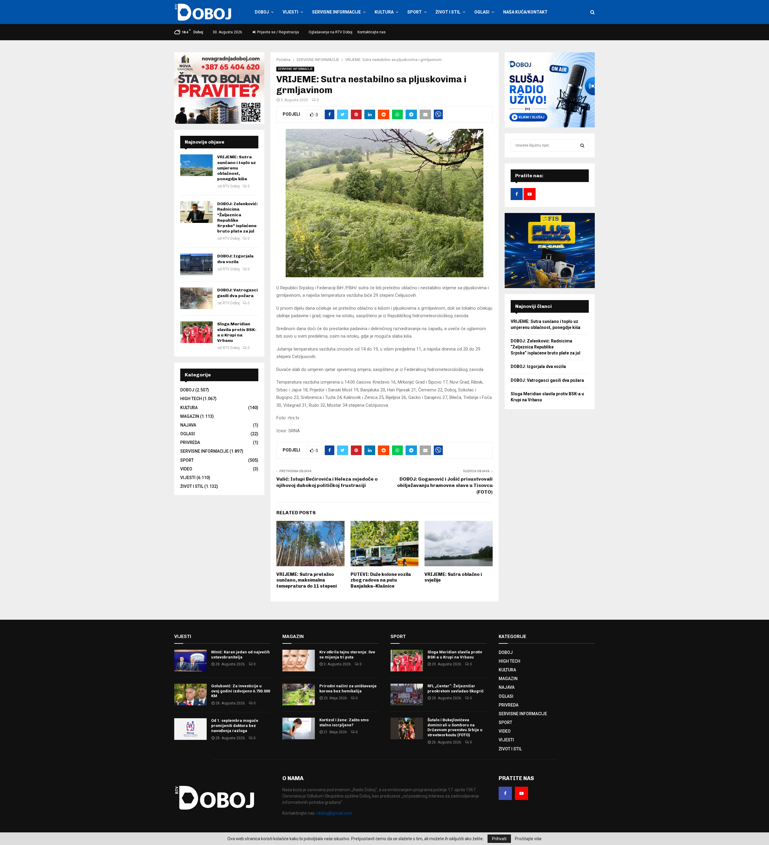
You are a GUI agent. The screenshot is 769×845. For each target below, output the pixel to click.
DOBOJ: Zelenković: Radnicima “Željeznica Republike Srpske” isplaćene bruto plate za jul (237, 217)
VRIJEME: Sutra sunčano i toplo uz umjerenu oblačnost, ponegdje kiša (236, 167)
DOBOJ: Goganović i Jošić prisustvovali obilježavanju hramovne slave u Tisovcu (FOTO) (445, 485)
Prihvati (499, 838)
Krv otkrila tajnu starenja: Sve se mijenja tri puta (347, 654)
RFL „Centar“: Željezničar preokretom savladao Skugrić (455, 688)
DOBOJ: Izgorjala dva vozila (235, 259)
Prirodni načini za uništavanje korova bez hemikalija (348, 688)
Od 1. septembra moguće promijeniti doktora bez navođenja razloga (234, 725)
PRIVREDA (190, 442)
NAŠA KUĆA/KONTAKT (525, 12)
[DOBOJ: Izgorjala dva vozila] (196, 264)
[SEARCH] (582, 145)
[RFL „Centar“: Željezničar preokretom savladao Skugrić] (407, 694)
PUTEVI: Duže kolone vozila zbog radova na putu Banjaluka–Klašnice (381, 580)
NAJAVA (188, 425)
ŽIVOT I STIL (448, 12)
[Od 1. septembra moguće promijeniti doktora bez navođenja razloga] (190, 729)
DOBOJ (262, 12)
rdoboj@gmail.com (334, 813)
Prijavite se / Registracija (277, 32)
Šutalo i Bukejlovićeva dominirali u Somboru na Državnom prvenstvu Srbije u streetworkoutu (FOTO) (454, 727)
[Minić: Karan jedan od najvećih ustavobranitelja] (190, 660)
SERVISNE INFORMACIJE (336, 12)
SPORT (414, 12)
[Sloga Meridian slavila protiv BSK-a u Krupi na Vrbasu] (196, 332)
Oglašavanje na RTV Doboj (330, 32)
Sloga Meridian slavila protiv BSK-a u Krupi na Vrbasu (237, 332)
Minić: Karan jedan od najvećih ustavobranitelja (240, 654)
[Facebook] (505, 793)
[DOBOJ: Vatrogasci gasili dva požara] (196, 298)
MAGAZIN (189, 416)
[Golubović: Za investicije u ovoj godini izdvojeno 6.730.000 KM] (190, 694)
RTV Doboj (231, 186)
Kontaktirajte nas (371, 32)
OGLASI (481, 12)
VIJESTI (290, 12)
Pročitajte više (528, 839)
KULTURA (384, 12)
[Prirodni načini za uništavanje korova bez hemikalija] (298, 694)
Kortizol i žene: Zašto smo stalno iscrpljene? (344, 722)
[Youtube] (521, 793)
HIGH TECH (191, 398)
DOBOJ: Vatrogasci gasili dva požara (237, 292)
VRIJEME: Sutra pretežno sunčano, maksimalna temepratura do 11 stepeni (306, 580)
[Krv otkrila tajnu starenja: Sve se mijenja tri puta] (298, 660)
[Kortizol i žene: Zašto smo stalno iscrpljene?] (298, 728)
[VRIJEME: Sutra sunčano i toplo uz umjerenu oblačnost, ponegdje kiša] (196, 165)
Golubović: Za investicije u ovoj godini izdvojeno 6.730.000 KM (240, 691)
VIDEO (186, 469)
